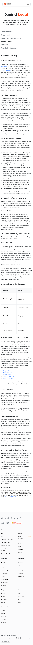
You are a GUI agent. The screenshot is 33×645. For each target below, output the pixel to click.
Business (3, 616)
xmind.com (4, 66)
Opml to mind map (6, 545)
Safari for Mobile (8, 378)
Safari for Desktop (8, 376)
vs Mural (3, 576)
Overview (20, 533)
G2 (18, 599)
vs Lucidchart (4, 582)
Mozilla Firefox (7, 374)
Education (3, 622)
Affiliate (3, 593)
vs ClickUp (3, 585)
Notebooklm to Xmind (6, 553)
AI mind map (21, 541)
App (2, 533)
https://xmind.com (6, 70)
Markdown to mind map (7, 539)
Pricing (3, 610)
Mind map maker (5, 548)
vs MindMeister (5, 570)
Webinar (3, 602)
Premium (3, 613)
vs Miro (3, 565)
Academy (20, 567)
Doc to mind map (5, 542)
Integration (20, 549)
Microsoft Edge (7, 372)
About (19, 593)
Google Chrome (7, 371)
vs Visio (3, 562)
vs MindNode (4, 579)
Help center (21, 576)
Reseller (3, 596)
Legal (19, 602)
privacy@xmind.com (10, 496)
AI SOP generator (5, 550)
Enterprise (3, 619)
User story (20, 573)
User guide (20, 570)
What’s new (21, 596)
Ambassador (4, 599)
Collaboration (21, 546)
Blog (19, 565)
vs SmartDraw (4, 573)
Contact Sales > (5, 625)
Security (20, 552)
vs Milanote (4, 567)
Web (2, 536)
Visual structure (22, 543)
